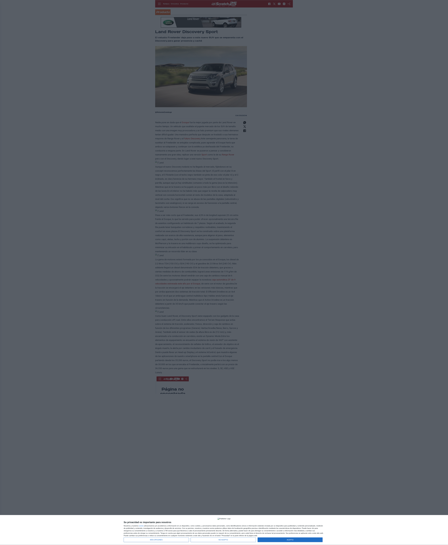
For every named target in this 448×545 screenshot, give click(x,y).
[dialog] (224, 530)
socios (141, 526)
